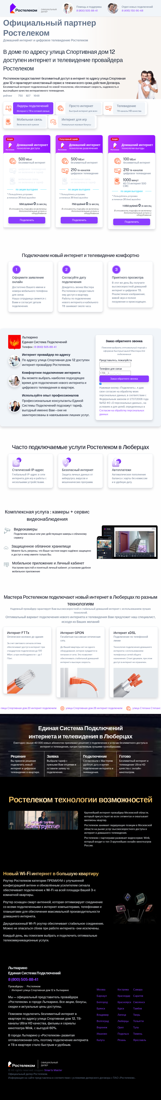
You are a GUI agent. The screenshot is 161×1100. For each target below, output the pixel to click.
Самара (137, 989)
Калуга (101, 1040)
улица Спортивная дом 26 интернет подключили (90, 708)
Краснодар (124, 995)
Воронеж (102, 1027)
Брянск (101, 1008)
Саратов (138, 995)
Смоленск (139, 1002)
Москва (101, 989)
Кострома (123, 989)
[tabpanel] (80, 184)
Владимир (103, 1014)
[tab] (33, 108)
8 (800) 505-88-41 (87, 10)
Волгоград (103, 1021)
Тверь (136, 1014)
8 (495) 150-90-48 (132, 10)
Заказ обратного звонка (124, 378)
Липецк (122, 1014)
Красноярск (124, 1002)
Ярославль (139, 1040)
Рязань (122, 1040)
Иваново (102, 1033)
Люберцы (123, 1021)
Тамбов (137, 1008)
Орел (121, 1027)
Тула (136, 1027)
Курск (121, 1008)
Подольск (123, 1033)
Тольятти (138, 1021)
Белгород (102, 1002)
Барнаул (102, 995)
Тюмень (137, 1033)
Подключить (27, 220)
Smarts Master (53, 1070)
